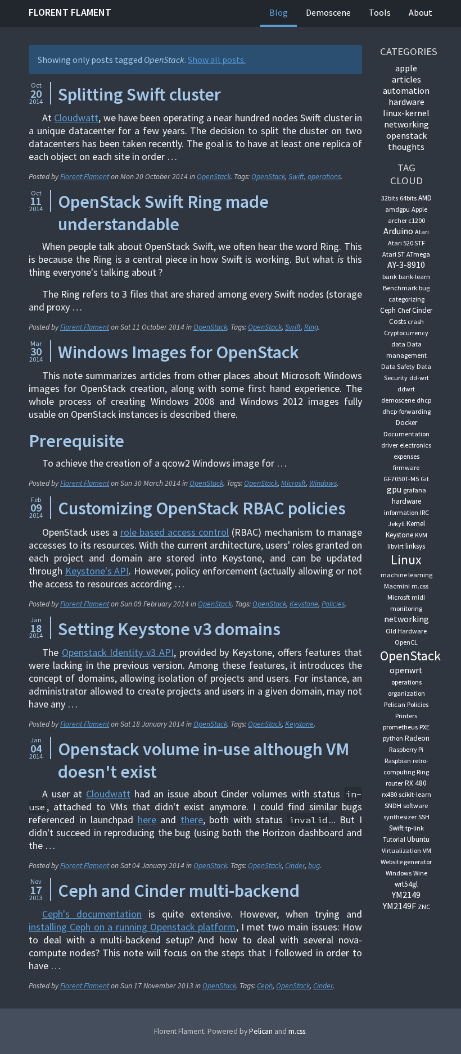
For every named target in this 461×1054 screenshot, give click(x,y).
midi (418, 597)
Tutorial (394, 839)
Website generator (406, 861)
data (398, 344)
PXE (424, 727)
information (401, 512)
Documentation (406, 434)
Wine (420, 873)
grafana (414, 490)
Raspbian (398, 760)
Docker (406, 422)
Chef (403, 310)
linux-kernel (406, 112)
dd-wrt (419, 377)
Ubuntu (418, 839)
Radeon (417, 738)
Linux (406, 559)
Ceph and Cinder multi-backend (179, 890)
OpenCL (406, 642)
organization (406, 693)
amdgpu (397, 209)
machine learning (406, 575)
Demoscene (328, 12)
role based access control (174, 532)
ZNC (424, 906)
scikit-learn (415, 794)
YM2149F (399, 905)
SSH (424, 817)
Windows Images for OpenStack (178, 352)
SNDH (393, 805)
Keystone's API (97, 570)
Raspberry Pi (406, 749)
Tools (380, 12)
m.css (420, 586)
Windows (323, 483)
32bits (389, 198)
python (393, 738)
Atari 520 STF (406, 243)
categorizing (406, 299)
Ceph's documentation (92, 913)
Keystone (304, 604)
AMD (425, 198)
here (147, 819)
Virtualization (401, 850)
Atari (422, 231)
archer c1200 (406, 220)
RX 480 (416, 783)
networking (406, 124)
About (420, 12)
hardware (406, 101)
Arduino (398, 230)
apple (406, 68)
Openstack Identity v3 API (118, 652)
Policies (333, 604)
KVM (421, 535)
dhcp (424, 400)
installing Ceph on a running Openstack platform (132, 926)
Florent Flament (70, 12)
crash (416, 321)
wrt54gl (406, 884)
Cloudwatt (76, 117)
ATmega (418, 254)
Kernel (415, 523)
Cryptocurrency (406, 332)
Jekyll (396, 523)
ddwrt (406, 389)
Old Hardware (406, 631)
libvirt (395, 546)
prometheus (400, 727)
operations (324, 176)
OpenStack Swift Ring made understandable (163, 212)
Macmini (397, 586)
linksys (415, 546)
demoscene (398, 400)
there (191, 819)
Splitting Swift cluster (139, 94)
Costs (397, 321)
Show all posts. (217, 59)
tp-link (414, 828)
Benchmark (400, 288)
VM (427, 850)
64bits (408, 198)
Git (425, 478)
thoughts (406, 146)
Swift (296, 176)
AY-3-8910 (406, 264)
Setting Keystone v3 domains (169, 629)
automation (406, 90)
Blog (278, 12)
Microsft (293, 483)
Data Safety (398, 366)
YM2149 (406, 894)
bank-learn (414, 276)
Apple (419, 209)
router (394, 783)
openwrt (406, 670)
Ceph (265, 986)
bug (314, 865)
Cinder (295, 865)
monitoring (406, 608)
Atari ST (393, 254)
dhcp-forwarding (406, 411)
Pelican (394, 704)
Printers (406, 715)
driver (389, 445)
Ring (311, 327)
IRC (424, 512)
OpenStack (214, 176)
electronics (415, 445)
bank (389, 276)
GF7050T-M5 (401, 478)
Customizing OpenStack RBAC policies (202, 508)
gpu (394, 489)
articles (406, 79)
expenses (406, 456)
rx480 (389, 794)
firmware (406, 467)
